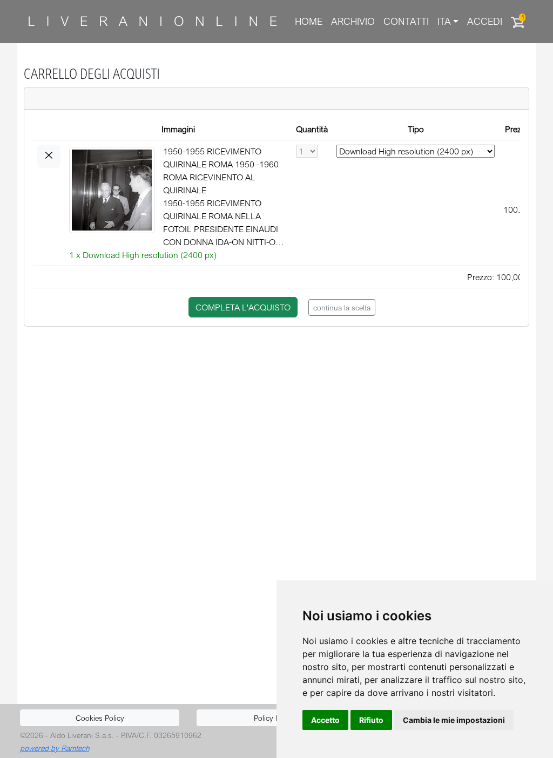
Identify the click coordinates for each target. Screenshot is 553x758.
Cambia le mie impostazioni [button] (454, 720)
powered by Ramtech (54, 748)
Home (308, 21)
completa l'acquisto (243, 307)
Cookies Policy (100, 717)
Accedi (484, 21)
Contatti (406, 21)
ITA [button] (444, 21)
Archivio (353, 21)
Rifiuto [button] (371, 720)
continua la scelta (341, 307)
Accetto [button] (325, 720)
